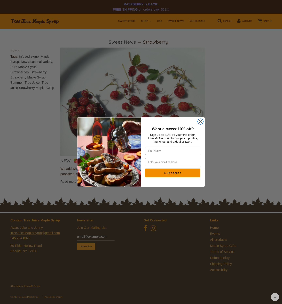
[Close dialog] (200, 121)
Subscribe (172, 173)
